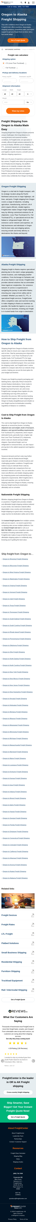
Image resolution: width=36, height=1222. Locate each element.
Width (11, 90)
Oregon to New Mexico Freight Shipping (16, 678)
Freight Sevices (9, 915)
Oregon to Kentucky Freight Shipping (15, 772)
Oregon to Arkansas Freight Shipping (15, 858)
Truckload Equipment (12, 980)
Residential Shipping (11, 962)
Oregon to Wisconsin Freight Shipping (16, 565)
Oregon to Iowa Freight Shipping (14, 785)
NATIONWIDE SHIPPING (12, 49)
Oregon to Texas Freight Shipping (14, 605)
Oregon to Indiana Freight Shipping (15, 792)
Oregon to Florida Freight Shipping (14, 825)
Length (4, 90)
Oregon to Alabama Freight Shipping (15, 878)
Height (19, 90)
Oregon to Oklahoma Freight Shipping (16, 645)
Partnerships (18, 1139)
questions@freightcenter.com (18, 1198)
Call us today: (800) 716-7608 (18, 7)
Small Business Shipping (13, 952)
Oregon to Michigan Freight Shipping (15, 738)
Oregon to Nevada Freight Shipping (15, 698)
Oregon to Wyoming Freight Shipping (15, 559)
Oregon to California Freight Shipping (15, 851)
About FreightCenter (18, 1133)
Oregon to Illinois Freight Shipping (14, 798)
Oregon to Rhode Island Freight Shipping (17, 632)
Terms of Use (24, 1219)
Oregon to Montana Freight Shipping (15, 712)
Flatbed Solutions (10, 943)
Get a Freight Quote (18, 40)
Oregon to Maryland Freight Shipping (15, 752)
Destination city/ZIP (25, 76)
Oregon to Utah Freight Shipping (14, 599)
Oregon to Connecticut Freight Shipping (16, 838)
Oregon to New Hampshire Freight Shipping (18, 692)
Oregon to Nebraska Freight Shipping (15, 705)
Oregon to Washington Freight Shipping (16, 579)
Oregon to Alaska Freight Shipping (14, 871)
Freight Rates (8, 924)
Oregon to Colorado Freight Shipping (15, 845)
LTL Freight (7, 934)
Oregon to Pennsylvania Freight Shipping (17, 639)
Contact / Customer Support (18, 1142)
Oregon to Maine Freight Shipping (14, 758)
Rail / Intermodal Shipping (14, 990)
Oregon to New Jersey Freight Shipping (16, 685)
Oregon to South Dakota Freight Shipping (17, 619)
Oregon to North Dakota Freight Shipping (17, 659)
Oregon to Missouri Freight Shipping (15, 718)
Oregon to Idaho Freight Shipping (14, 805)
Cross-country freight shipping (18, 1092)
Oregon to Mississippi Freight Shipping (16, 725)
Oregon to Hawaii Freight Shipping (14, 811)
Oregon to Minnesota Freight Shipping (16, 732)
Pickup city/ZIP (6, 76)
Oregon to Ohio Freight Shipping (14, 652)
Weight (4, 98)
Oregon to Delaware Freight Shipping (15, 831)
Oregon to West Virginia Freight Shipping (17, 572)
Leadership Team (18, 1136)
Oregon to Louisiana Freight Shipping (15, 765)
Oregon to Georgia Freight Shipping (15, 818)
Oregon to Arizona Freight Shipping (15, 865)
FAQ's (18, 1159)
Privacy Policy (12, 1219)
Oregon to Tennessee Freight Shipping (16, 612)
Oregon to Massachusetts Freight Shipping (17, 745)
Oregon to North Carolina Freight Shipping (17, 665)
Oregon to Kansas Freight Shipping (15, 778)
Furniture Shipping (10, 971)
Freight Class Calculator (18, 1153)
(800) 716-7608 (18, 1173)
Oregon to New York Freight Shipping (15, 672)
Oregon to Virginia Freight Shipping (15, 585)
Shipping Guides (18, 1162)
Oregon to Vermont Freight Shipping (15, 592)
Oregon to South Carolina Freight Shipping (17, 625)
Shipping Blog (18, 1156)
